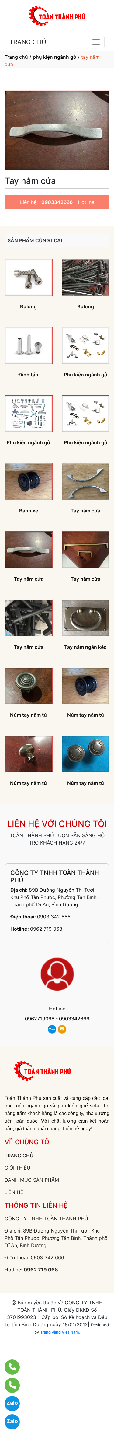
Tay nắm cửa (85, 511)
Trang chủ (16, 57)
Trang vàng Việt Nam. (60, 1332)
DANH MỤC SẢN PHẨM (32, 1180)
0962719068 (39, 1019)
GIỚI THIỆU (17, 1168)
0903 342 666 (54, 917)
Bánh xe (28, 511)
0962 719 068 (46, 929)
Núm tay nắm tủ (28, 715)
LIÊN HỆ (14, 1192)
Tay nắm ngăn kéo (85, 647)
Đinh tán (28, 375)
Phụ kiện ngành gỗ (85, 375)
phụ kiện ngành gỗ (54, 57)
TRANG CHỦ (27, 42)
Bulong (28, 306)
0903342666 (57, 202)
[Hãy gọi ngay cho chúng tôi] (8, 1385)
